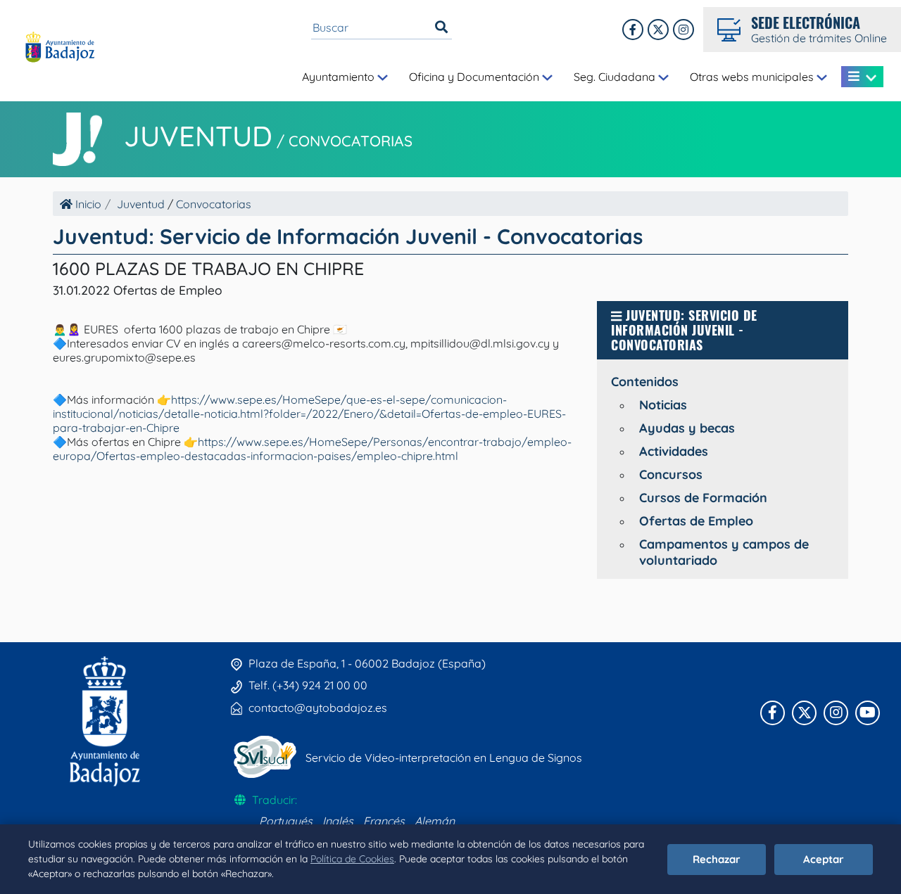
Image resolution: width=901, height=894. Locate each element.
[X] (658, 29)
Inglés (337, 821)
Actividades (673, 451)
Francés (384, 821)
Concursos (670, 474)
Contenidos (645, 381)
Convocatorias (350, 141)
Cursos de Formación (703, 498)
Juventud (198, 135)
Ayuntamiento (339, 77)
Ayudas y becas (687, 428)
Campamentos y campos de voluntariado (724, 552)
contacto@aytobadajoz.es (317, 708)
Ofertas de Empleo (696, 521)
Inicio (87, 204)
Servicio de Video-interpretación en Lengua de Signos (443, 758)
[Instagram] (683, 29)
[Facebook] (632, 29)
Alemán (435, 821)
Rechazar (717, 859)
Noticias (663, 405)
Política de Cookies (352, 859)
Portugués (286, 821)
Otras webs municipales (753, 77)
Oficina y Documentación (475, 77)
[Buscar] (441, 27)
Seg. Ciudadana (616, 77)
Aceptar (823, 859)
